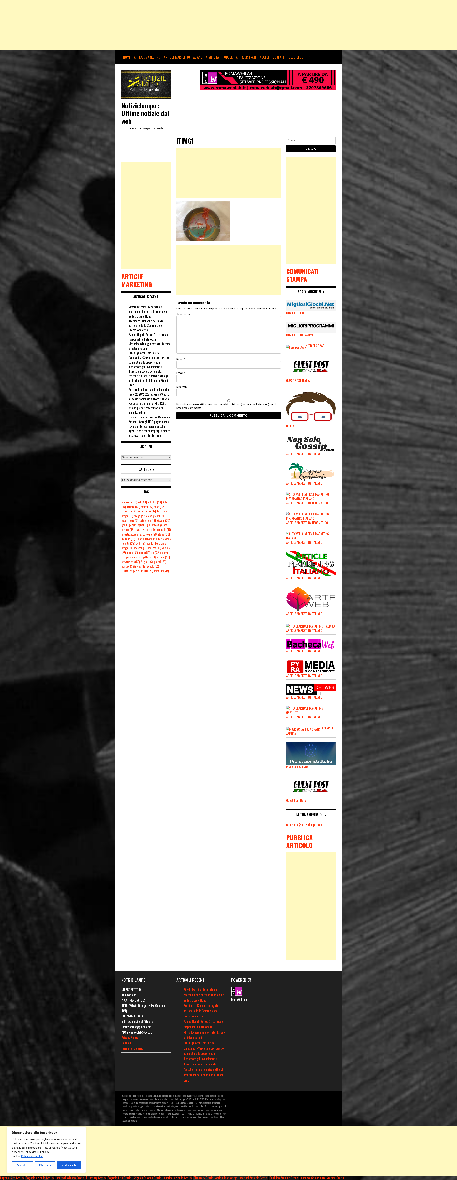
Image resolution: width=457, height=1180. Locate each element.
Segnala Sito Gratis (12, 1177)
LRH (140, 543)
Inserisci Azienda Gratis (70, 1177)
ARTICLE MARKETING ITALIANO (183, 57)
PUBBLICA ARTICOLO (299, 841)
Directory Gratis (96, 1177)
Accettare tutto (69, 1165)
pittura (163, 557)
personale (134, 557)
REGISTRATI (248, 57)
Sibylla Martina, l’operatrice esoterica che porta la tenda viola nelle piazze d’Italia (149, 311)
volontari (161, 571)
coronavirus (147, 511)
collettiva (129, 511)
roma (140, 566)
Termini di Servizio (132, 1048)
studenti (145, 571)
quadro (128, 566)
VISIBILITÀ (212, 57)
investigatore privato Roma (139, 534)
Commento (183, 314)
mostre (154, 548)
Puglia (146, 562)
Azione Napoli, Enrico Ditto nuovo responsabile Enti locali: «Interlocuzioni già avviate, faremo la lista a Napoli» (150, 341)
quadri (159, 562)
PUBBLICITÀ (230, 57)
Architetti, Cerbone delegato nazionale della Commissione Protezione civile (146, 325)
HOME (126, 57)
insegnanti (142, 525)
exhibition (148, 520)
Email (180, 373)
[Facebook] (309, 57)
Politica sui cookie (32, 1156)
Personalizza (22, 1165)
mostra (140, 548)
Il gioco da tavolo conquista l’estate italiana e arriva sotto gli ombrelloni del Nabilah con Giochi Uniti (149, 378)
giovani (163, 520)
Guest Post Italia (296, 800)
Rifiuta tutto (45, 1165)
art (142, 502)
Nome (180, 359)
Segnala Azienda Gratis (40, 1177)
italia (164, 534)
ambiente (129, 502)
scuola (153, 566)
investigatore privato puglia (153, 529)
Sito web (181, 386)
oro (155, 552)
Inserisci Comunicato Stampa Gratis (322, 1177)
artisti (147, 507)
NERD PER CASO (315, 345)
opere (144, 552)
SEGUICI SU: (296, 57)
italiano (128, 539)
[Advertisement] (107, 25)
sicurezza (129, 571)
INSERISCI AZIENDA (297, 767)
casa (159, 507)
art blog (154, 502)
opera (132, 552)
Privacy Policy (129, 1037)
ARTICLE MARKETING (147, 57)
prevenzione (130, 562)
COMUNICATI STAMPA (302, 275)
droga (139, 516)
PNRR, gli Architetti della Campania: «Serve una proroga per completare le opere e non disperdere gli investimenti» (149, 360)
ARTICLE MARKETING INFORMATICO (307, 503)
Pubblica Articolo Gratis (284, 1177)
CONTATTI (279, 57)
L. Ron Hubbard (146, 539)
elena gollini (155, 516)
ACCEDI (264, 57)
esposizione (130, 520)
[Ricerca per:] (311, 141)
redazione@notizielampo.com (304, 824)
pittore (149, 557)
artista (133, 507)
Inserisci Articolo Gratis (253, 1177)
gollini (127, 525)
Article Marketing (226, 1177)
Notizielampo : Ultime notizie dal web (145, 113)
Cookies (126, 1043)
